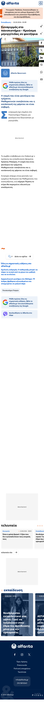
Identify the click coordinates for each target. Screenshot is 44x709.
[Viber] (41, 64)
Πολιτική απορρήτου (22, 668)
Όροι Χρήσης (22, 662)
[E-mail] (41, 79)
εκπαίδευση (13, 590)
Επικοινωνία (22, 665)
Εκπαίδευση (6, 22)
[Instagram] (22, 654)
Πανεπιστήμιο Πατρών (10, 290)
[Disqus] (22, 353)
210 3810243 (22, 683)
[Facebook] (41, 42)
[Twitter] (41, 50)
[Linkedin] (41, 57)
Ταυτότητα (22, 672)
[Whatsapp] (41, 72)
